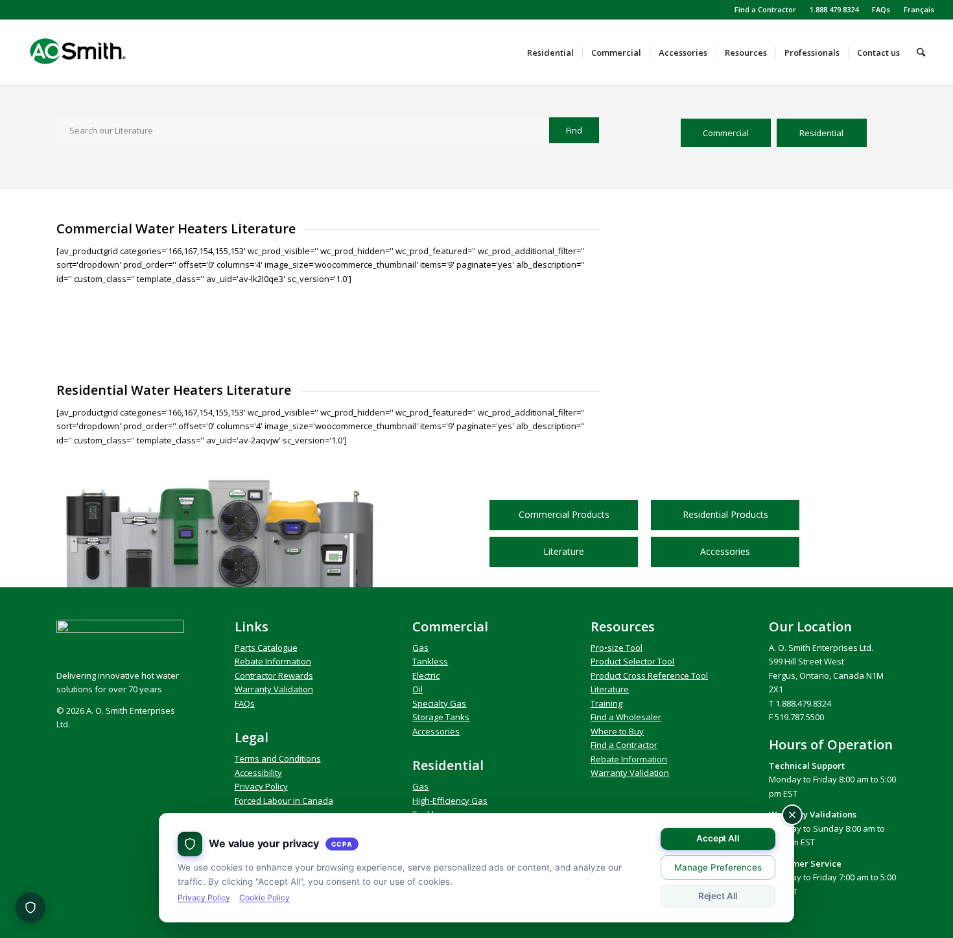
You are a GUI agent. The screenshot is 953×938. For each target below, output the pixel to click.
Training (606, 703)
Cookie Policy (264, 897)
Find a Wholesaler (626, 717)
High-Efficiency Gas (450, 800)
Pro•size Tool (616, 647)
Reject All (718, 896)
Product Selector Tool (632, 661)
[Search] (921, 52)
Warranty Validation (274, 689)
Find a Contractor (765, 9)
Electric (426, 675)
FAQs (881, 9)
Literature (610, 689)
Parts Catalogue (266, 647)
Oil (417, 689)
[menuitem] (765, 9)
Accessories (436, 731)
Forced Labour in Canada (284, 800)
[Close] (792, 814)
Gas (420, 647)
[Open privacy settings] (30, 907)
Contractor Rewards (274, 675)
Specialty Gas (439, 703)
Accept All (718, 838)
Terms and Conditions (278, 758)
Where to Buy (617, 731)
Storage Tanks (440, 717)
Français (919, 9)
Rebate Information (273, 661)
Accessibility (258, 773)
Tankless (430, 661)
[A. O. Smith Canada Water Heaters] (100, 52)
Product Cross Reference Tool (649, 675)
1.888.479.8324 (834, 9)
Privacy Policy (261, 786)
